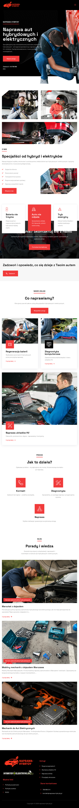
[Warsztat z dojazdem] (39, 581)
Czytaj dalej (9, 361)
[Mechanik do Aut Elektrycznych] (39, 703)
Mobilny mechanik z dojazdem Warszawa (23, 667)
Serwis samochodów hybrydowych (17, 600)
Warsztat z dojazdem (12, 606)
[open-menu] (74, 5)
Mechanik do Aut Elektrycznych (18, 728)
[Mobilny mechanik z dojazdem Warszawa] (39, 642)
